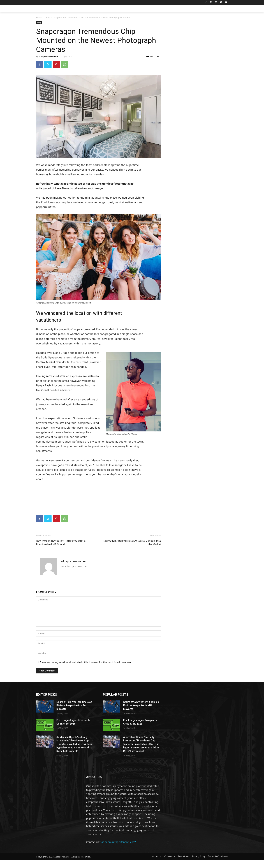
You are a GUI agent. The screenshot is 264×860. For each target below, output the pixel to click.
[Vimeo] (221, 3)
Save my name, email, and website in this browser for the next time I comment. (86, 662)
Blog (48, 17)
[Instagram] (211, 3)
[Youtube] (226, 3)
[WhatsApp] (64, 64)
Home (39, 17)
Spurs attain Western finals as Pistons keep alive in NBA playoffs (74, 705)
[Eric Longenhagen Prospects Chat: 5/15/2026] (45, 725)
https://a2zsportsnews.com (74, 566)
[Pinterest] (56, 64)
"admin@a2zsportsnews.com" (118, 842)
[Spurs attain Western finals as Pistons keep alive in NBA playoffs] (45, 706)
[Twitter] (216, 3)
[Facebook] (206, 3)
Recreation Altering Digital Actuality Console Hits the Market (132, 542)
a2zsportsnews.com (49, 56)
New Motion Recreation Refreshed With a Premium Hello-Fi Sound (60, 542)
